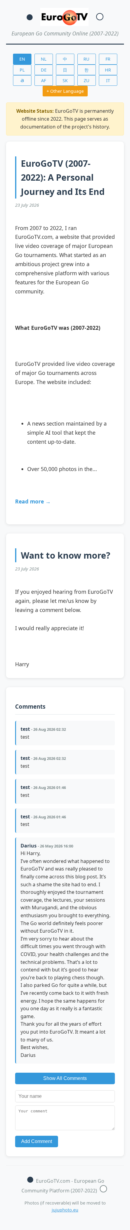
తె (22, 80)
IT (108, 80)
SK (65, 80)
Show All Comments (65, 1078)
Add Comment (36, 1141)
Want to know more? (65, 555)
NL (44, 59)
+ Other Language (65, 91)
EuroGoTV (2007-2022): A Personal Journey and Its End (63, 177)
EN (22, 59)
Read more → (33, 501)
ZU (86, 80)
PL (22, 70)
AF (43, 80)
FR (108, 59)
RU (86, 59)
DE (44, 70)
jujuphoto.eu (65, 1210)
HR (108, 70)
